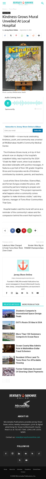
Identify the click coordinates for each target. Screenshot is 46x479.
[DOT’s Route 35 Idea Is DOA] (8, 325)
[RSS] (28, 293)
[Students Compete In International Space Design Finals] (8, 313)
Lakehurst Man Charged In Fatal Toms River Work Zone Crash (12, 248)
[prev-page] (4, 380)
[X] (10, 35)
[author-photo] (23, 271)
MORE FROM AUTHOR (30, 304)
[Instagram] (13, 293)
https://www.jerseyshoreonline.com (23, 278)
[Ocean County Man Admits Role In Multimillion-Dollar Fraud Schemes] (8, 348)
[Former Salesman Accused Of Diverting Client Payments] (8, 372)
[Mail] (23, 293)
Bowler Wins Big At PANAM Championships (34, 246)
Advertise (19, 469)
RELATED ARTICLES (11, 304)
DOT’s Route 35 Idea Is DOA (29, 322)
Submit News (36, 469)
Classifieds (28, 469)
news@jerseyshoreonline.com (28, 437)
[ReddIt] (33, 35)
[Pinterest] (16, 35)
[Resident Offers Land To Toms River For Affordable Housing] (8, 360)
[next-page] (7, 380)
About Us (12, 469)
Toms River (13, 9)
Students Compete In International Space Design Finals (28, 314)
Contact (23, 472)
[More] (38, 35)
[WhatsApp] (21, 35)
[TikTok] (39, 453)
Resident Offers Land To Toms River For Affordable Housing (28, 360)
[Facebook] (4, 35)
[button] (4, 3)
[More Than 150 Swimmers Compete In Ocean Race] (8, 337)
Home (4, 9)
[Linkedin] (27, 35)
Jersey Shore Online (11, 30)
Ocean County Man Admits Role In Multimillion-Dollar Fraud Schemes (28, 348)
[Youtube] (38, 293)
